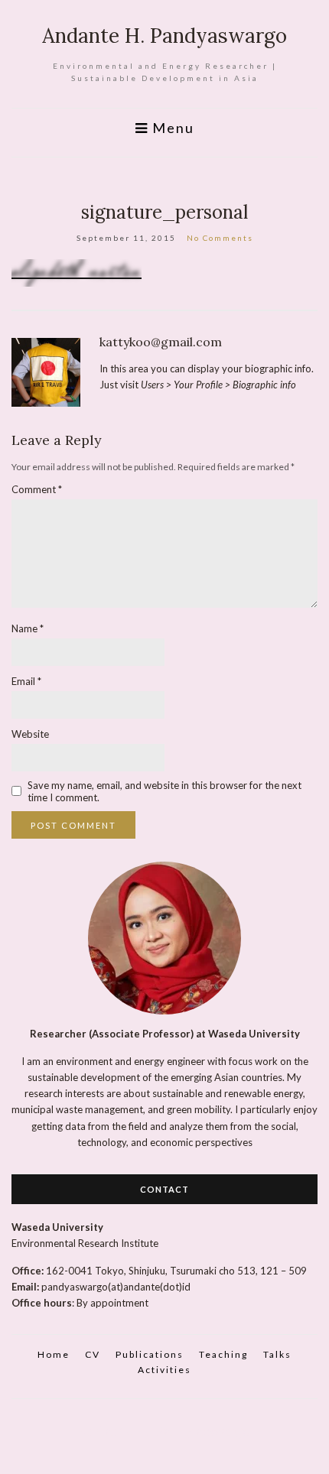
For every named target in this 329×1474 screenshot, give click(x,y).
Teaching (223, 1354)
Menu (171, 128)
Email (26, 681)
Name (27, 628)
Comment (36, 489)
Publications (150, 1354)
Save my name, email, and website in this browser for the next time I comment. (164, 791)
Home (53, 1354)
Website (30, 734)
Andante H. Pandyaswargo (164, 35)
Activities (164, 1369)
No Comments (220, 237)
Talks (277, 1354)
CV (92, 1354)
